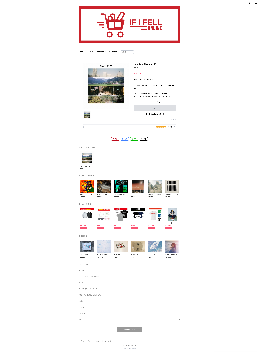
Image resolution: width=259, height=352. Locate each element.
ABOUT (90, 52)
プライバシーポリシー (86, 341)
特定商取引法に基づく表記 (103, 341)
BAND (81, 320)
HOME (81, 52)
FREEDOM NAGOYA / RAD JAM (90, 295)
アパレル (81, 301)
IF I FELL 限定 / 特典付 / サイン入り (91, 289)
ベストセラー (83, 307)
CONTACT (113, 52)
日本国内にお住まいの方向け (155, 114)
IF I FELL (82, 270)
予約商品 (82, 282)
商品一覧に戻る (129, 329)
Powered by (127, 348)
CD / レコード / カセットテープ (89, 276)
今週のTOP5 (83, 313)
